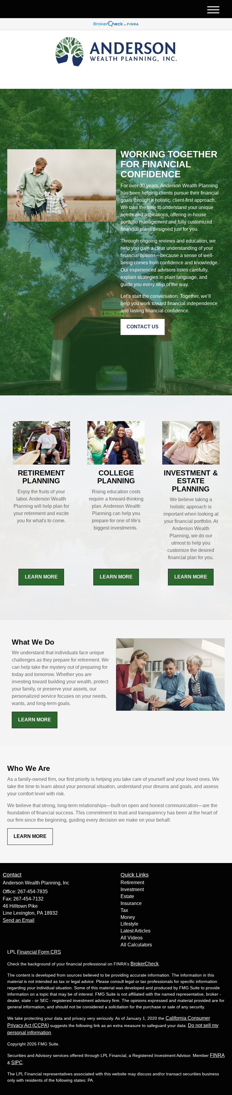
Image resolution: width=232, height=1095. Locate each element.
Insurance (131, 903)
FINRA (217, 1055)
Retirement (132, 882)
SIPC (17, 1062)
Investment (132, 889)
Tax (124, 910)
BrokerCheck (144, 963)
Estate (127, 896)
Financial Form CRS (39, 952)
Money (128, 917)
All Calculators (136, 944)
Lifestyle (129, 923)
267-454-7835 (171, 79)
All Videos (132, 937)
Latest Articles (135, 930)
